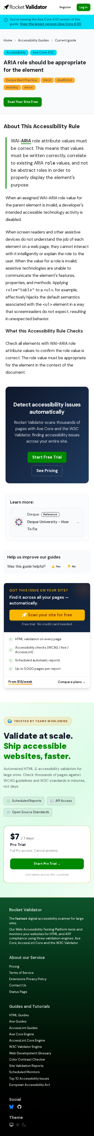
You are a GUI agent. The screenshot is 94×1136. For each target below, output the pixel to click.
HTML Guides (19, 1015)
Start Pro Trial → (47, 864)
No (71, 566)
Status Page (18, 992)
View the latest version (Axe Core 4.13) (50, 24)
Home (8, 40)
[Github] (19, 1106)
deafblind (64, 80)
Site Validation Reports (26, 1066)
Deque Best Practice (21, 80)
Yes (56, 566)
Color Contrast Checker (27, 1059)
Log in (83, 7)
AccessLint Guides (23, 1028)
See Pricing (47, 470)
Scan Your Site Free (22, 102)
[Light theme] (17, 1125)
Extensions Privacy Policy (28, 979)
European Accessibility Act (29, 1085)
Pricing (14, 966)
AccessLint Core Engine (27, 1040)
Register (65, 7)
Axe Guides (18, 1021)
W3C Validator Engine (25, 1047)
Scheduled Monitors (24, 1072)
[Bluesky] (11, 1106)
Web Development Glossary (30, 1053)
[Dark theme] (24, 1125)
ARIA (26, 141)
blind (47, 80)
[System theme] (11, 1125)
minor (28, 87)
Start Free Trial (47, 457)
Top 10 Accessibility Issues (29, 1078)
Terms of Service (21, 973)
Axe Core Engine (21, 1034)
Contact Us (17, 985)
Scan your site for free (50, 615)
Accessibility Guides (33, 40)
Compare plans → (72, 682)
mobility (12, 87)
